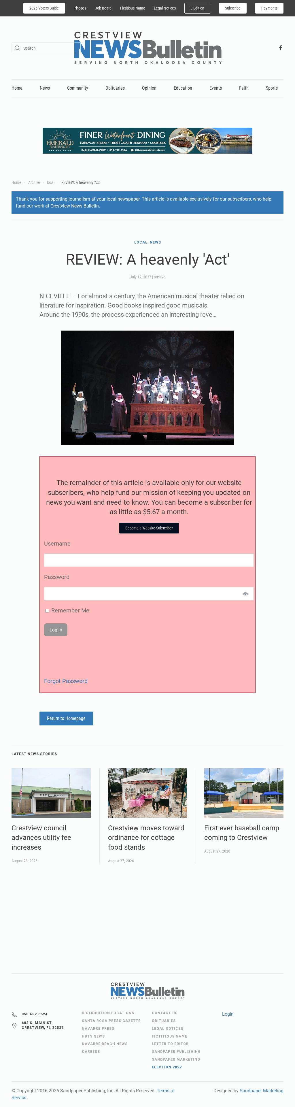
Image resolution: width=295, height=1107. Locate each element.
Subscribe (233, 8)
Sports (272, 88)
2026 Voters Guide (44, 8)
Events (215, 88)
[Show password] (245, 593)
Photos (79, 8)
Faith (244, 88)
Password (56, 577)
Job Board (103, 8)
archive (159, 277)
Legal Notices (165, 8)
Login (228, 1014)
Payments (269, 8)
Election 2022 (167, 1067)
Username (57, 543)
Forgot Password (66, 681)
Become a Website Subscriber (149, 528)
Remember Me (69, 610)
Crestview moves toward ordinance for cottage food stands (146, 837)
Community (77, 88)
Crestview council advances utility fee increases (41, 837)
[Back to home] (147, 47)
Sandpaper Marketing (261, 1090)
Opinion (149, 88)
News (45, 88)
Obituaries (115, 88)
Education (183, 88)
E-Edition (197, 8)
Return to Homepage (66, 718)
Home (17, 88)
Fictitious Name (132, 8)
